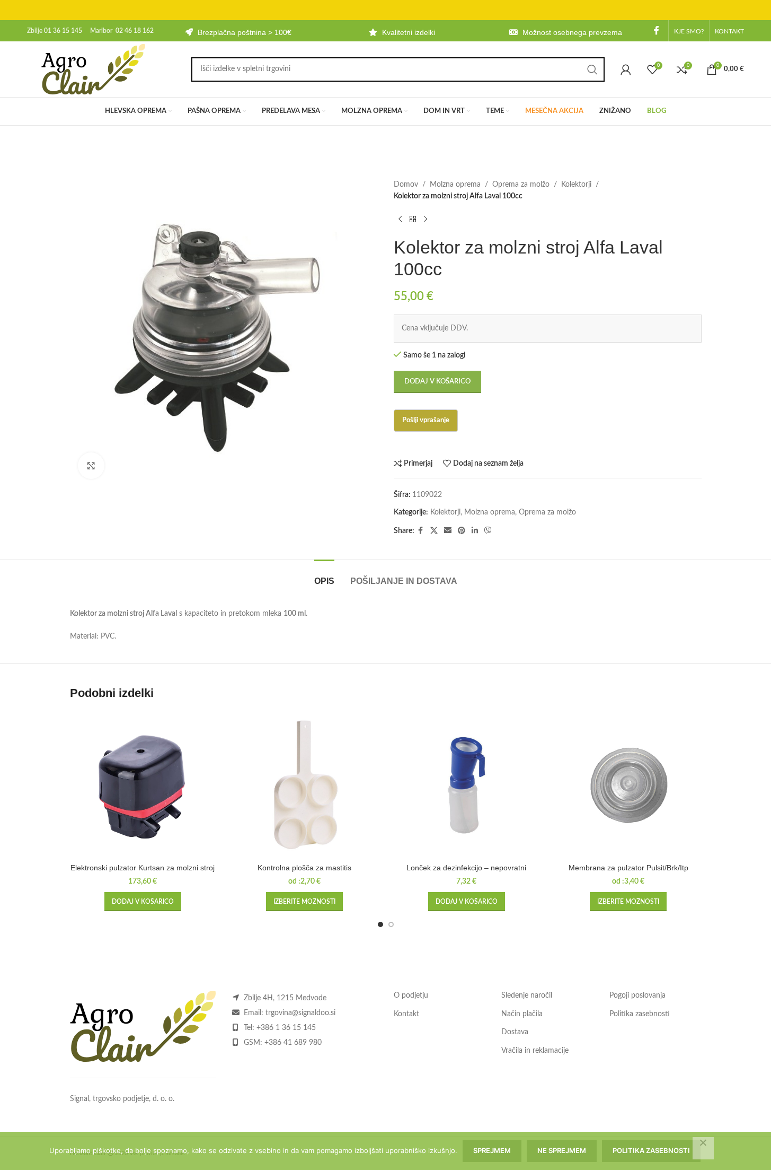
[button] (142, 901)
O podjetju (411, 995)
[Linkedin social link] (474, 530)
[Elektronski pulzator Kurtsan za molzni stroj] (143, 785)
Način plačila (522, 1014)
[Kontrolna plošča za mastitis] (305, 785)
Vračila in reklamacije (535, 1050)
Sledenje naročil (526, 995)
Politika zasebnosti (639, 1014)
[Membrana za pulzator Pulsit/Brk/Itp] (628, 785)
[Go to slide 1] (380, 924)
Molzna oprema (455, 184)
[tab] (324, 576)
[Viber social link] (488, 530)
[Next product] (425, 219)
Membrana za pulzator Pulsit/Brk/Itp (628, 867)
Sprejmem (492, 1150)
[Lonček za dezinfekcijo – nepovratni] (467, 785)
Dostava (514, 1032)
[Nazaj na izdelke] (412, 219)
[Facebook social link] (656, 30)
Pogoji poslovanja (637, 995)
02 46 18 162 (135, 31)
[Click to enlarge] (91, 465)
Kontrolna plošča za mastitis (304, 867)
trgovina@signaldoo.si (300, 1013)
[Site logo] (93, 69)
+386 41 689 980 (293, 1042)
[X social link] (434, 530)
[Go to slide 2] (391, 924)
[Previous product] (400, 219)
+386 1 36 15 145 (286, 1028)
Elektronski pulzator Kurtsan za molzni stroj (142, 867)
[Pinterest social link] (461, 530)
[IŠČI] (592, 69)
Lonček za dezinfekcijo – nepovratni (466, 867)
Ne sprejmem (561, 1150)
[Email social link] (448, 530)
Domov (406, 184)
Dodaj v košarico (437, 381)
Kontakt (406, 1014)
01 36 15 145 (63, 31)
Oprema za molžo (521, 184)
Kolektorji (576, 184)
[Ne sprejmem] (703, 1148)
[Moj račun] (625, 69)
